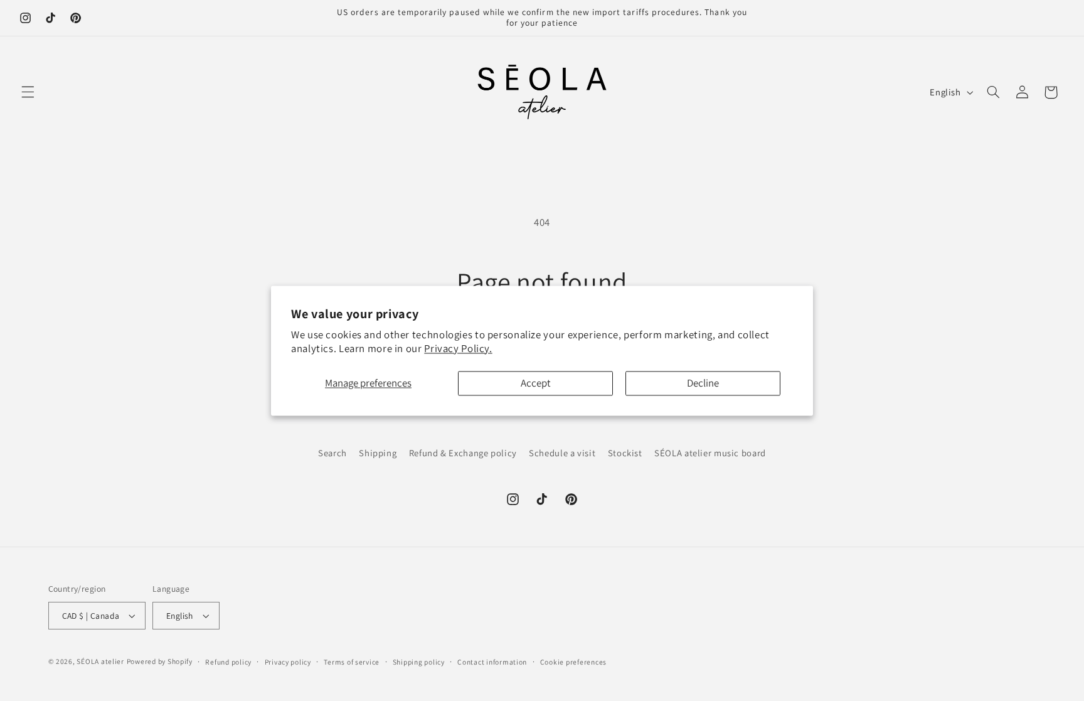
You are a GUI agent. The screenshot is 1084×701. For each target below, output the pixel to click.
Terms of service (352, 661)
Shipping (377, 453)
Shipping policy (419, 661)
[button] (27, 92)
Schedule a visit (562, 453)
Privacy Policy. (458, 348)
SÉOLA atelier (100, 661)
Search (332, 453)
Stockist (625, 453)
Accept (536, 383)
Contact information (492, 661)
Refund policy (228, 661)
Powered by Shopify (160, 661)
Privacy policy (288, 661)
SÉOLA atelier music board (710, 453)
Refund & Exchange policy (463, 453)
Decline (703, 383)
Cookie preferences (573, 661)
